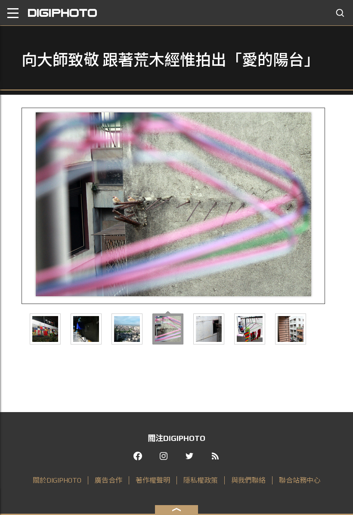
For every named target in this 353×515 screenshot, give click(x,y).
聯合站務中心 (299, 480)
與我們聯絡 (248, 480)
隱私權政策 (200, 480)
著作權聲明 (153, 480)
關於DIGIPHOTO (57, 480)
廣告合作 (108, 480)
